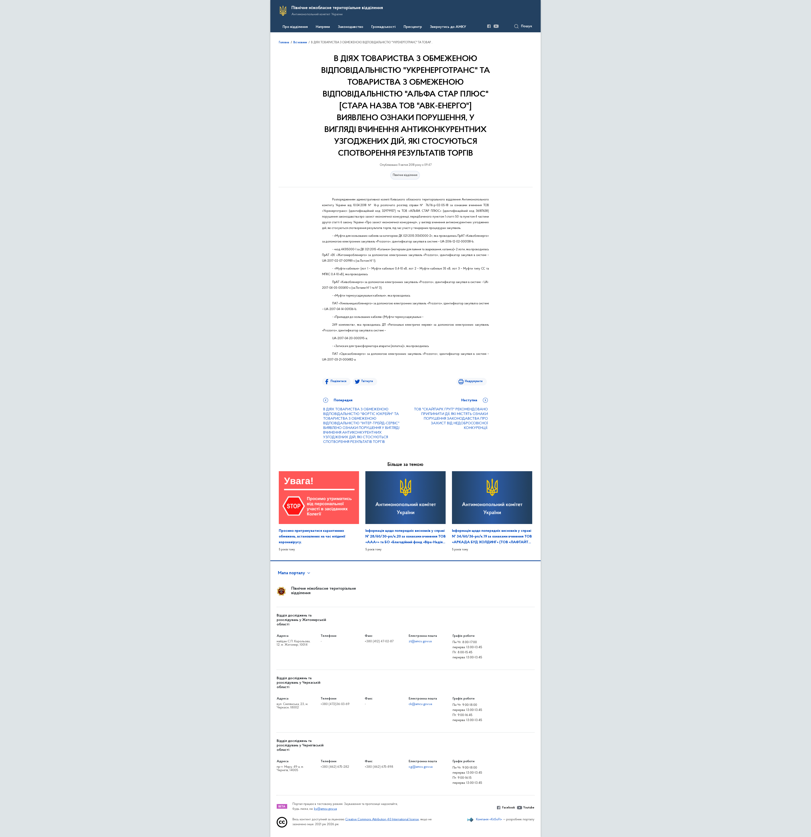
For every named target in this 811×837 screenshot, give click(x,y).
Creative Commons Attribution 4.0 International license (382, 819)
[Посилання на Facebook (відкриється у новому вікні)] (488, 26)
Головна (284, 42)
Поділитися (338, 381)
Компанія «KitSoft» (489, 819)
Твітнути (367, 381)
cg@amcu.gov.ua (421, 767)
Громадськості (383, 27)
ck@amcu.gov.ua (420, 704)
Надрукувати (474, 381)
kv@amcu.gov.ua (325, 809)
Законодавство (350, 27)
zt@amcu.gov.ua (420, 641)
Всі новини (300, 42)
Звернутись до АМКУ (448, 27)
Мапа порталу (291, 573)
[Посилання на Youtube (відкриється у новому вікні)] (496, 26)
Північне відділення (405, 175)
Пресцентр (413, 27)
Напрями (323, 27)
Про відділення (295, 27)
